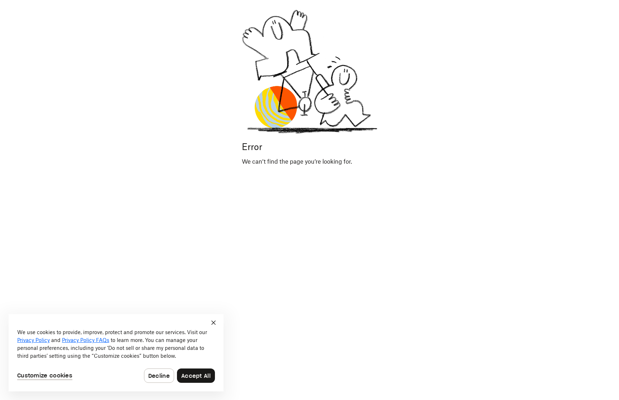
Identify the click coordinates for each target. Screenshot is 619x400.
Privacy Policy (33, 340)
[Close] (213, 322)
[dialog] (116, 352)
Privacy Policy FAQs (85, 340)
